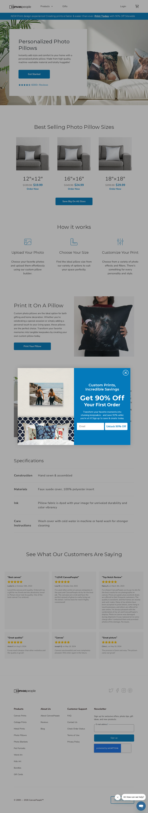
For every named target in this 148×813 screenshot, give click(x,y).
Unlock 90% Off (116, 426)
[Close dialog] (125, 372)
